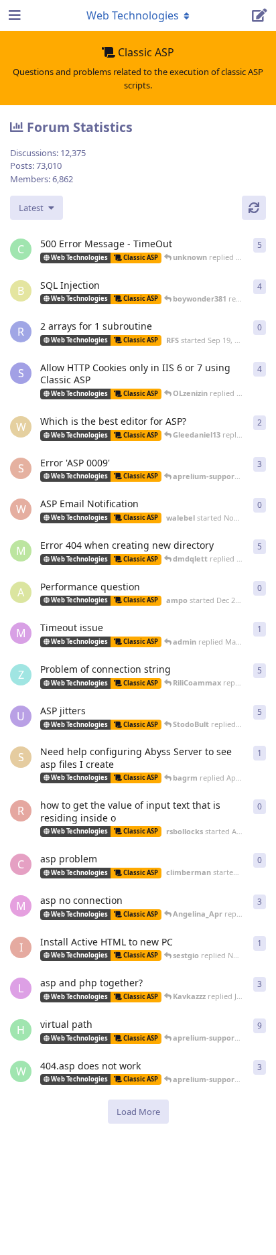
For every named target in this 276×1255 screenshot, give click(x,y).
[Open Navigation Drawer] (13, 15)
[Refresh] (254, 208)
